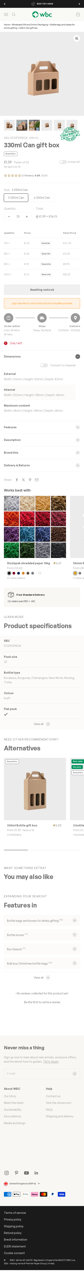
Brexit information (15, 1239)
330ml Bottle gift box (22, 825)
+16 (39, 573)
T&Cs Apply (50, 1061)
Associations (12, 1116)
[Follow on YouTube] (26, 1173)
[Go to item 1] (9, 126)
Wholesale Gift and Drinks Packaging (30, 24)
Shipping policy (13, 1226)
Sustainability (12, 1109)
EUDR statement (15, 1246)
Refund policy (12, 1233)
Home (7, 24)
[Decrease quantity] (9, 217)
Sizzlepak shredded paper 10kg (28, 563)
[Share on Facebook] (16, 480)
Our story (10, 1096)
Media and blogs (14, 1123)
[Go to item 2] (21, 126)
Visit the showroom (58, 1102)
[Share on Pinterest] (30, 480)
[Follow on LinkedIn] (36, 1173)
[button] (42, 175)
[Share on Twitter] (23, 480)
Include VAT (74, 161)
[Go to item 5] (59, 126)
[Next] (79, 4)
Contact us (53, 1096)
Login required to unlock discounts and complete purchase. (42, 303)
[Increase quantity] (27, 217)
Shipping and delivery (59, 1116)
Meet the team (14, 1102)
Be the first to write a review (42, 1002)
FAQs (49, 1109)
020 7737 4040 (45, 3)
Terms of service (15, 1212)
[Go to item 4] (46, 126)
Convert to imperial (62, 365)
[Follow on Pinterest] (16, 1173)
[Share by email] (36, 480)
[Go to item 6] (71, 126)
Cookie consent (14, 1253)
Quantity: (10, 208)
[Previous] (4, 4)
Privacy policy (12, 1219)
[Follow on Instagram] (6, 1173)
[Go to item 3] (34, 126)
